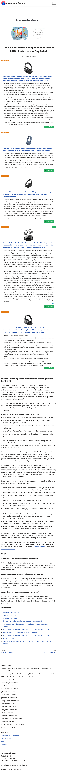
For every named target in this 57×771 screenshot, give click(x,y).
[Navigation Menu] (54, 3)
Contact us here (39, 547)
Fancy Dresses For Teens (9, 695)
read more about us (8, 549)
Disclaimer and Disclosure (10, 736)
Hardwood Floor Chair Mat (10, 680)
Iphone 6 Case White (8, 692)
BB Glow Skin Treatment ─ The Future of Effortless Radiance (21, 677)
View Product (50, 127)
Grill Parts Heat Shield (8, 707)
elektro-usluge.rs (15, 770)
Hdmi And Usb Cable (8, 722)
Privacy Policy (6, 739)
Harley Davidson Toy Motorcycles (12, 725)
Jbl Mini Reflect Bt (7, 686)
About (3, 742)
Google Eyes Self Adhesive (10, 701)
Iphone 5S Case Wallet (9, 698)
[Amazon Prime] (52, 304)
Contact (4, 745)
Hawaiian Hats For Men (9, 716)
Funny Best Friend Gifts (9, 710)
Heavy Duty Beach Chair (9, 683)
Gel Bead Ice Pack (7, 713)
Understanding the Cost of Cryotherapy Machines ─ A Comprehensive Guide (28, 674)
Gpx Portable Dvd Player (9, 689)
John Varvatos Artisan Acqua (11, 719)
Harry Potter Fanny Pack (9, 728)
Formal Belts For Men (8, 704)
